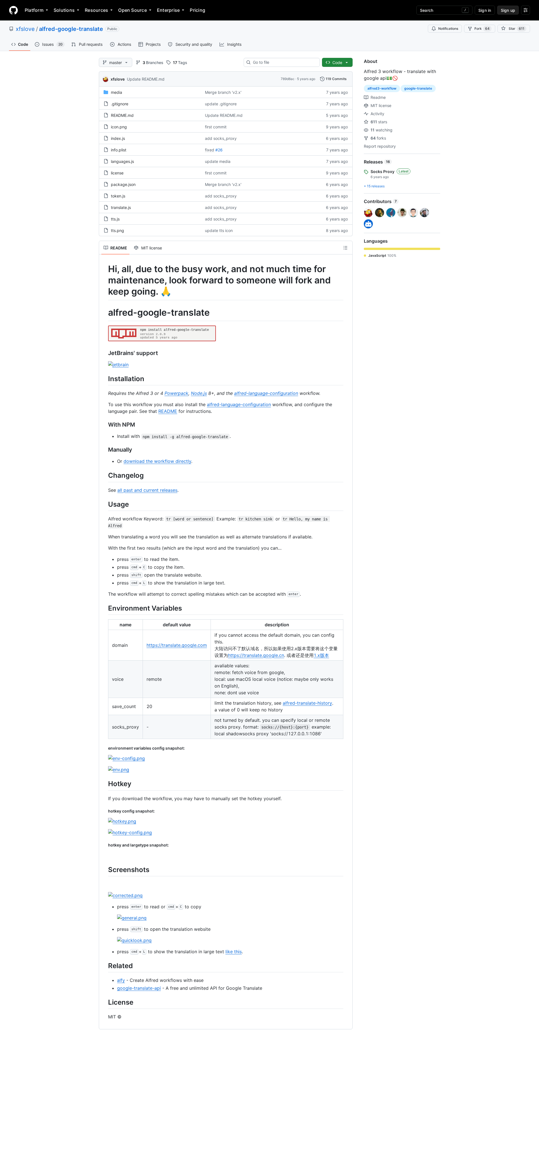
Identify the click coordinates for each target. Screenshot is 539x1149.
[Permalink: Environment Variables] (104, 608)
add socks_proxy (221, 138)
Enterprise (168, 10)
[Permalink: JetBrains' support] (104, 353)
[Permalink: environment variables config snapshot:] (104, 748)
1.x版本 (321, 655)
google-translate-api (139, 988)
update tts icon (219, 230)
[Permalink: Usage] (104, 504)
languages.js (122, 161)
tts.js (115, 219)
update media (217, 161)
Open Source (132, 10)
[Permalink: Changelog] (104, 475)
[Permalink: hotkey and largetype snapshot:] (104, 845)
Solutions (64, 10)
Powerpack (176, 393)
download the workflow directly (157, 461)
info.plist (118, 149)
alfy (121, 980)
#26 (219, 149)
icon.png (119, 126)
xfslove (25, 29)
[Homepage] (13, 10)
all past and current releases (147, 490)
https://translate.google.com (177, 645)
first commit (216, 126)
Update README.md (146, 79)
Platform (34, 10)
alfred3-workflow (381, 88)
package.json (123, 184)
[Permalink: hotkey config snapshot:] (104, 811)
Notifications (448, 28)
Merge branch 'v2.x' (223, 92)
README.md (122, 115)
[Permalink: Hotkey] (104, 784)
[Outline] (345, 247)
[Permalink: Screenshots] (104, 869)
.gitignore (119, 103)
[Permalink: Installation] (104, 379)
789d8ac (287, 79)
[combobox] (284, 62)
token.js (118, 196)
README (167, 411)
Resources (96, 10)
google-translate (418, 88)
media (116, 92)
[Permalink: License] (104, 1002)
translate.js (121, 207)
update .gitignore (221, 103)
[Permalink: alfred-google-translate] (104, 313)
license (117, 172)
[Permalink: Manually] (104, 450)
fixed (209, 149)
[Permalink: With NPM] (104, 425)
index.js (118, 138)
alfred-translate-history (307, 703)
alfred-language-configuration (266, 393)
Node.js (199, 393)
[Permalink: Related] (104, 966)
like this (233, 951)
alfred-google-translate (71, 29)
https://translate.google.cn (256, 655)
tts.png (117, 230)
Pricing (197, 10)
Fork (482, 28)
